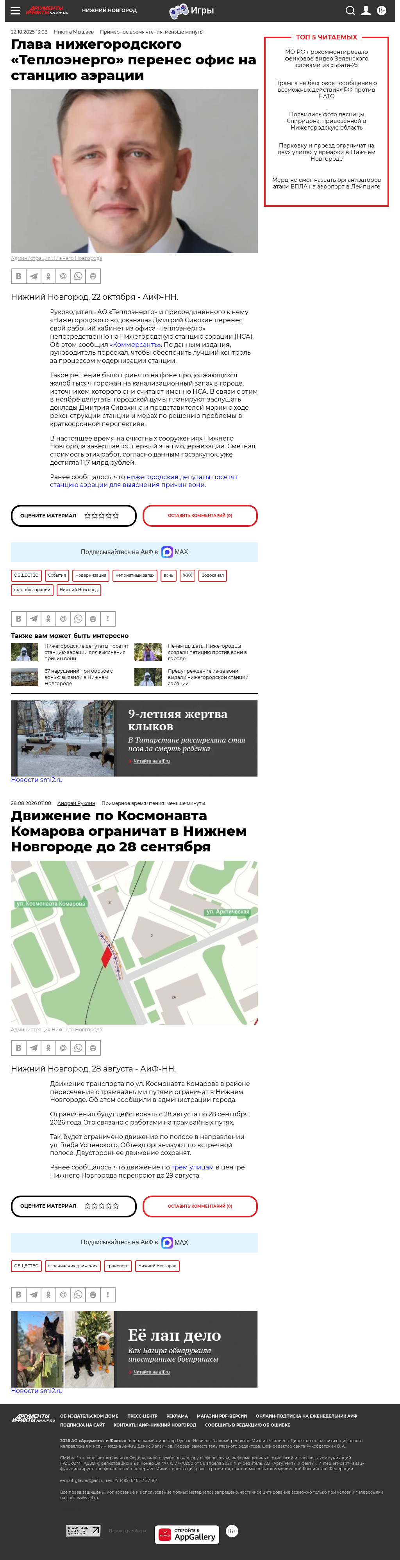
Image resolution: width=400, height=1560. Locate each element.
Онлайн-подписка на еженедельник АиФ (306, 1416)
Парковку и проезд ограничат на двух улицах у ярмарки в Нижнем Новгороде (326, 152)
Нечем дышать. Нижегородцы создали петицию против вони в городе (207, 652)
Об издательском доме (89, 1416)
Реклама (177, 1416)
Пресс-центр (142, 1416)
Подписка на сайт (82, 1425)
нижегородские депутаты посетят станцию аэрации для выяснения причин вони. (144, 481)
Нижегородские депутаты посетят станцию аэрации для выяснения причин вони (87, 652)
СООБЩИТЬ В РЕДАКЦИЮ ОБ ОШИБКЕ (247, 1425)
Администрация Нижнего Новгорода (56, 258)
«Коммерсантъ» (135, 344)
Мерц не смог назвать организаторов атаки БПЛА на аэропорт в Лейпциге (326, 183)
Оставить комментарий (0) (200, 515)
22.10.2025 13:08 (29, 32)
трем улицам (192, 1167)
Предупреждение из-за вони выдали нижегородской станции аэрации (208, 677)
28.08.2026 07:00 (31, 803)
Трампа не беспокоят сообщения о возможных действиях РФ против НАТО (327, 90)
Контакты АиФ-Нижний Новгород (155, 1425)
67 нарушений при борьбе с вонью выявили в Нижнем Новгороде (79, 677)
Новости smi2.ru (37, 780)
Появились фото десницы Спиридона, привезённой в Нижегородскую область (326, 121)
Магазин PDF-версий (222, 1416)
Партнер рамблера (127, 1530)
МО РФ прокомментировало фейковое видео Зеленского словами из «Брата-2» (326, 59)
